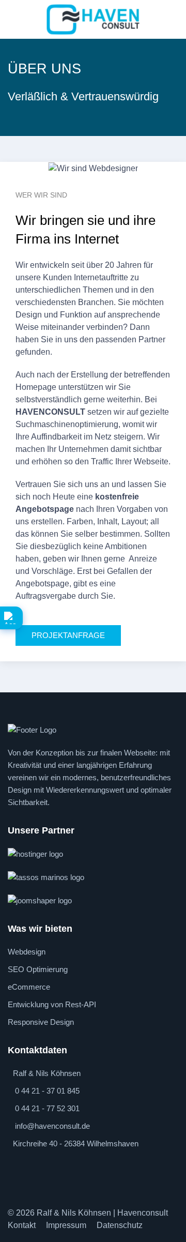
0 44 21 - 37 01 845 (47, 1090)
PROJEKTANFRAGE (68, 635)
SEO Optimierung (38, 969)
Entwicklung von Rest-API (52, 1004)
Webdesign (26, 951)
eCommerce (29, 986)
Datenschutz (120, 1225)
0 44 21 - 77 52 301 (47, 1108)
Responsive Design (41, 1022)
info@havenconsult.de (52, 1126)
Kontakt (22, 1225)
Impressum (66, 1225)
